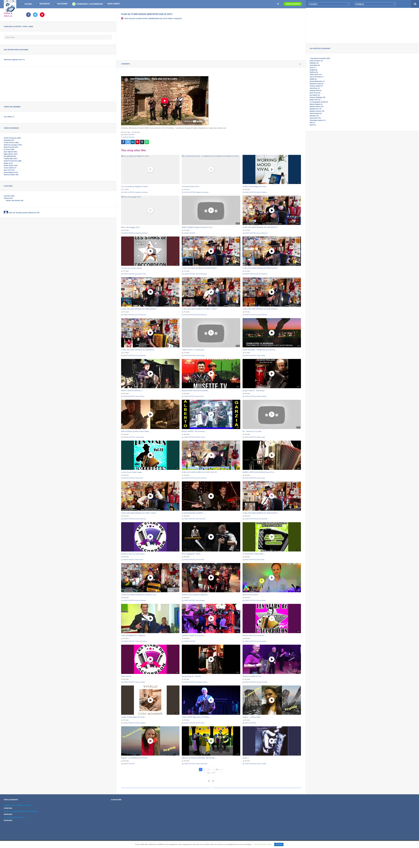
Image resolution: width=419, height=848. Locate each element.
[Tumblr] (142, 142)
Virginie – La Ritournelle (251, 717)
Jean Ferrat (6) (315, 93)
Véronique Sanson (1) (318, 120)
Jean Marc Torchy (140, 274)
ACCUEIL (28, 4)
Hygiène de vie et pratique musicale (17, 805)
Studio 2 (246, 758)
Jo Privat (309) (9, 149)
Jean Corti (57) (9, 170)
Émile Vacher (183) (11, 165)
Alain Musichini (201, 519)
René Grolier (200, 396)
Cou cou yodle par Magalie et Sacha (134, 186)
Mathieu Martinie (128, 137)
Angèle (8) (313, 70)
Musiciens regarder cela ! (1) (14, 59)
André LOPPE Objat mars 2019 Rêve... (196, 717)
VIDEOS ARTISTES (128, 135)
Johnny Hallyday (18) (317, 97)
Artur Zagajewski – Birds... (191, 554)
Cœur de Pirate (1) (316, 77)
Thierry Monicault (201, 764)
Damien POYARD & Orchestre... (193, 635)
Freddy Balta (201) (10, 158)
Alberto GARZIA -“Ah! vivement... (194, 431)
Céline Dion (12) (315, 74)
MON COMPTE (114, 4)
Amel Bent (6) (315, 65)
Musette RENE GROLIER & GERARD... (195, 390)
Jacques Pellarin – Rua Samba (253, 390)
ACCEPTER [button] (279, 844)
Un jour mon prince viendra (131, 268)
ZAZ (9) (312, 122)
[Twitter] (128, 142)
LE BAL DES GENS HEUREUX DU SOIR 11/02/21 (139, 513)
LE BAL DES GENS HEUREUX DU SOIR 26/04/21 (260, 513)
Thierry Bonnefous (141, 641)
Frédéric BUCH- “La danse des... (193, 350)
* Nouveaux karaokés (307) (320, 58)
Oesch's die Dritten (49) (14, 200)
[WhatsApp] (147, 142)
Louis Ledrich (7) (10, 168)
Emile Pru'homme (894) (12, 161)
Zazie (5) (313, 125)
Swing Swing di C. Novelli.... (192, 676)
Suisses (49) (8, 198)
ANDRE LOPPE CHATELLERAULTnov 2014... (259, 472)
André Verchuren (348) (12, 138)
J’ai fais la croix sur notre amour (133, 554)
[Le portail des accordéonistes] (10, 11)
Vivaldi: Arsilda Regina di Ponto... (255, 186)
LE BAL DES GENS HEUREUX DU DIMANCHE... (138, 350)
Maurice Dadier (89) (11, 175)
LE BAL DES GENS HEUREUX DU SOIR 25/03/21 (199, 268)
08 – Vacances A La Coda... (252, 431)
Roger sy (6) (8, 163)
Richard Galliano (262, 192)
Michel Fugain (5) (316, 104)
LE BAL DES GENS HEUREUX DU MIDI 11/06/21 (199, 309)
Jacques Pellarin (262, 396)
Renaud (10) (314, 116)
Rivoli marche (126, 676)
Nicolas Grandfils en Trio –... (253, 676)
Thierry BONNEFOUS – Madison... (133, 635)
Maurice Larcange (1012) (13, 145)
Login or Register (293, 4)
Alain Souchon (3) (316, 61)
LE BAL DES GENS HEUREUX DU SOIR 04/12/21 (139, 594)
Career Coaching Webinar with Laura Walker (20, 811)
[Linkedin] (133, 142)
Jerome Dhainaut (262, 233)
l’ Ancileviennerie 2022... (191, 186)
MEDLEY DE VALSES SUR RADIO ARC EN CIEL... (199, 758)
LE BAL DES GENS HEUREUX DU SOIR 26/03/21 (260, 268)
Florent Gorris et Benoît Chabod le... (195, 594)
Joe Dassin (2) (315, 95)
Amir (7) (313, 67)
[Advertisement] (362, 25)
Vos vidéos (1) (9, 117)
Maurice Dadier (261, 641)
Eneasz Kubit (200, 560)
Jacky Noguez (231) (11, 172)
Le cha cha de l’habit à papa (131, 472)
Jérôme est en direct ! (250, 594)
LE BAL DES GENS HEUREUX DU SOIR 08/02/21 (260, 227)
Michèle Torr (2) (315, 109)
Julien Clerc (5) (315, 100)
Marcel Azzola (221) (11, 147)
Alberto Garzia (200, 437)
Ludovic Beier (261, 355)
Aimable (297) (9, 140)
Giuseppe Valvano (202, 682)
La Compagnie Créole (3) (319, 102)
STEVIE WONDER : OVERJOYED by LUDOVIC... (259, 350)
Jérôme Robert (261, 600)
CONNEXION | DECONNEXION (90, 4)
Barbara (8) (314, 72)
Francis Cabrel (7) (316, 86)
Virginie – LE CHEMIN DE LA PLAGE (134, 758)
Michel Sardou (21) (317, 106)
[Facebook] (123, 142)
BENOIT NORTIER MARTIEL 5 (132, 390)
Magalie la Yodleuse (141, 192)
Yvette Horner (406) (11, 142)
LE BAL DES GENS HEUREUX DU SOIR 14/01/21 (199, 472)
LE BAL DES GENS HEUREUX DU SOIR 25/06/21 (260, 309)
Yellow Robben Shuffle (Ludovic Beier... (135, 431)
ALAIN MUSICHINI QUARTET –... (193, 513)
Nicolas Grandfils (262, 682)
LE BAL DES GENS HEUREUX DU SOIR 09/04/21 (139, 309)
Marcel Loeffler (261, 764)
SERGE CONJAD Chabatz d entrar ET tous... (197, 227)
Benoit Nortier (139, 396)
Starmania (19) (315, 118)
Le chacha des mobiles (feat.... (254, 554)
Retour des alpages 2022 (130, 227)
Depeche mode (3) (316, 84)
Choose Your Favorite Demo (14, 817)
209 (217, 769)
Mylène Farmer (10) (317, 111)
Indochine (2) (315, 88)
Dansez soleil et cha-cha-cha (253, 635)
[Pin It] (137, 142)
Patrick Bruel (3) (316, 113)
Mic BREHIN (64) (10, 156)
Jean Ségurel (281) (10, 152)
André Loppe (261, 437)
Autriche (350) (9, 196)
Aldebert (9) (314, 63)
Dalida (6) (313, 79)
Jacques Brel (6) (315, 90)
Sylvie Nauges (200, 355)
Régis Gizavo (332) (10, 154)
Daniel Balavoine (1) (317, 81)
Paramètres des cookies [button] (262, 844)
